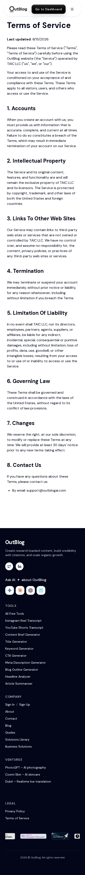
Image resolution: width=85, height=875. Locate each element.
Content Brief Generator (22, 635)
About (9, 711)
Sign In (10, 704)
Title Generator (16, 642)
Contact (11, 718)
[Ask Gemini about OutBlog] (9, 590)
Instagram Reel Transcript (23, 621)
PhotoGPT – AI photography (25, 767)
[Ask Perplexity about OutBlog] (41, 590)
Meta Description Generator (25, 663)
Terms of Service (17, 818)
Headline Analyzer (18, 676)
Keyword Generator (19, 649)
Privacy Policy (15, 811)
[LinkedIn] (20, 566)
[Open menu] (72, 9)
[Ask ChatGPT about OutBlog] (30, 590)
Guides (10, 732)
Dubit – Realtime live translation (28, 781)
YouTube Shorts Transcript (24, 628)
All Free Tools (14, 614)
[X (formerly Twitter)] (9, 566)
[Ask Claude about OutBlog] (20, 590)
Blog (8, 725)
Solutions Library (17, 739)
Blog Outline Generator (21, 669)
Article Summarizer (18, 683)
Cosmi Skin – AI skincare (22, 774)
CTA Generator (16, 656)
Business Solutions (18, 746)
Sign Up (24, 704)
